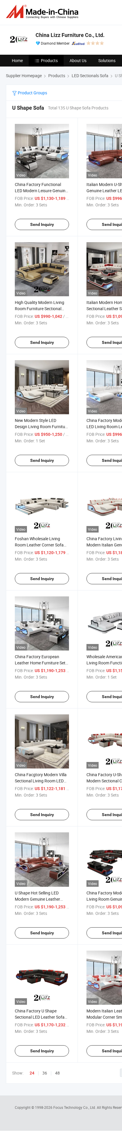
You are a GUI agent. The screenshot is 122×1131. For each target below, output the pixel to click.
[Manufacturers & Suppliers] (43, 12)
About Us (78, 60)
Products (49, 60)
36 (44, 1073)
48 (57, 1073)
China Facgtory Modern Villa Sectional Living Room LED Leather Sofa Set (41, 781)
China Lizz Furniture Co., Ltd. (70, 35)
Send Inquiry (42, 224)
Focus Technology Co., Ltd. (75, 1107)
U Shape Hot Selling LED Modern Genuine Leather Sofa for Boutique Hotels (37, 899)
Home (17, 60)
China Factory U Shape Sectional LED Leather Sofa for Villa (40, 1017)
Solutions (106, 60)
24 (32, 1073)
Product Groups (32, 93)
